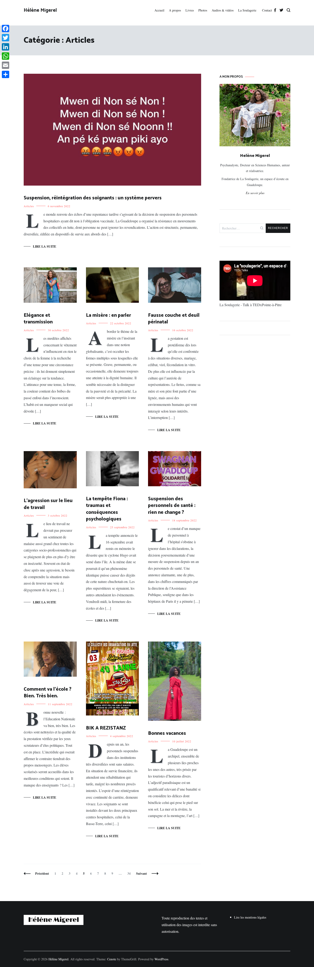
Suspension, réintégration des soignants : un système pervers (93, 198)
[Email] (5, 65)
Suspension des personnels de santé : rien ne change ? (171, 505)
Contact (267, 10)
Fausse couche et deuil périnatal (174, 318)
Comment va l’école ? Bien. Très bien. (47, 692)
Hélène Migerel (40, 10)
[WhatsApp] (5, 56)
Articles (29, 206)
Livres (190, 10)
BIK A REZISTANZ (106, 728)
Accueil (159, 10)
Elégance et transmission (38, 318)
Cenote (111, 959)
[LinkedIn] (5, 46)
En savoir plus (255, 193)
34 (130, 873)
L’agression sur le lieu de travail (48, 504)
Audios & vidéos (223, 10)
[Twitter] (5, 37)
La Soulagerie (247, 10)
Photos (202, 10)
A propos (175, 10)
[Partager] (5, 74)
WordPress (161, 959)
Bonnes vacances (167, 733)
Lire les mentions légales (250, 917)
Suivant (141, 873)
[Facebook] (5, 28)
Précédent (42, 873)
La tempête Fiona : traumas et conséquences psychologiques (107, 509)
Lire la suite (44, 246)
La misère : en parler (108, 315)
